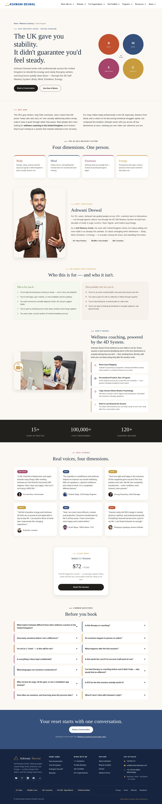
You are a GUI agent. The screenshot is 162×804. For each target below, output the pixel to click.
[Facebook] (33, 778)
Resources (139, 4)
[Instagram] (22, 778)
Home (16, 23)
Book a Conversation (26, 88)
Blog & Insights (105, 765)
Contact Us (131, 761)
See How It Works (50, 88)
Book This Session (81, 587)
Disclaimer (143, 790)
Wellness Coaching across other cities (91, 737)
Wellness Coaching (27, 23)
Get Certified (79, 769)
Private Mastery (80, 765)
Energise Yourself (56, 769)
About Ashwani (105, 761)
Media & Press (104, 773)
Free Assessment (55, 761)
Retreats (80, 4)
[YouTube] (16, 778)
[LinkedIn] (27, 778)
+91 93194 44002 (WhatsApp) (133, 771)
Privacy (118, 790)
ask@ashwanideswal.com (137, 765)
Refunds (134, 790)
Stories (101, 769)
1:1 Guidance (79, 761)
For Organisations (95, 4)
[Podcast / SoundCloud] (39, 778)
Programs (126, 4)
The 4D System (55, 765)
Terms (126, 790)
